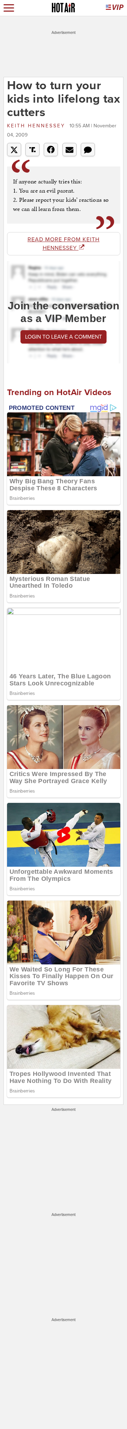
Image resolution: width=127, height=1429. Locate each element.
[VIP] (114, 8)
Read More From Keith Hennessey (63, 244)
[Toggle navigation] (9, 8)
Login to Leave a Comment (63, 336)
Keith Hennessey (37, 126)
